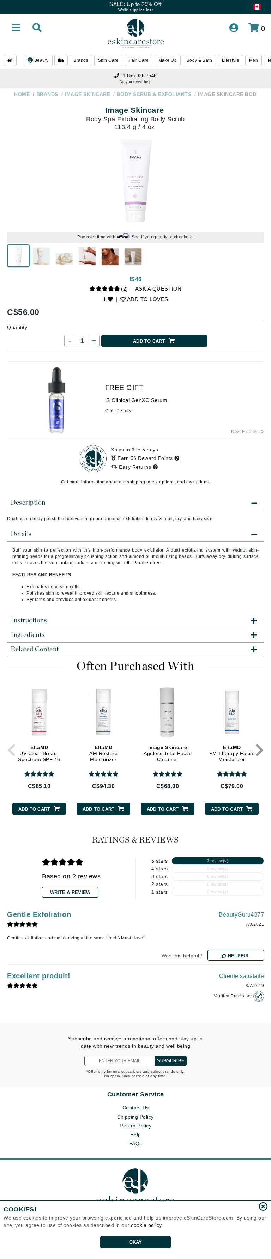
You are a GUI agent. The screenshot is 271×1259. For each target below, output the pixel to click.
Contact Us (135, 1108)
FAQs (135, 1143)
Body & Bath (199, 60)
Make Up (167, 60)
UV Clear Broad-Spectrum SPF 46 (39, 753)
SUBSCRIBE (171, 1060)
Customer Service (135, 1094)
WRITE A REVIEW (70, 892)
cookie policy (146, 1225)
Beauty (41, 60)
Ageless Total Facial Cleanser (168, 753)
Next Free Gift (246, 431)
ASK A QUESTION (158, 289)
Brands (80, 60)
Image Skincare (134, 110)
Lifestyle (231, 60)
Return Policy (136, 1126)
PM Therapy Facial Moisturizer (232, 753)
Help (135, 1134)
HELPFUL (238, 956)
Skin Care (108, 60)
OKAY (135, 1242)
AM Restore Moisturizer (103, 753)
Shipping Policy (135, 1117)
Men (253, 60)
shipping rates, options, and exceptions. (168, 482)
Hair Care (138, 60)
